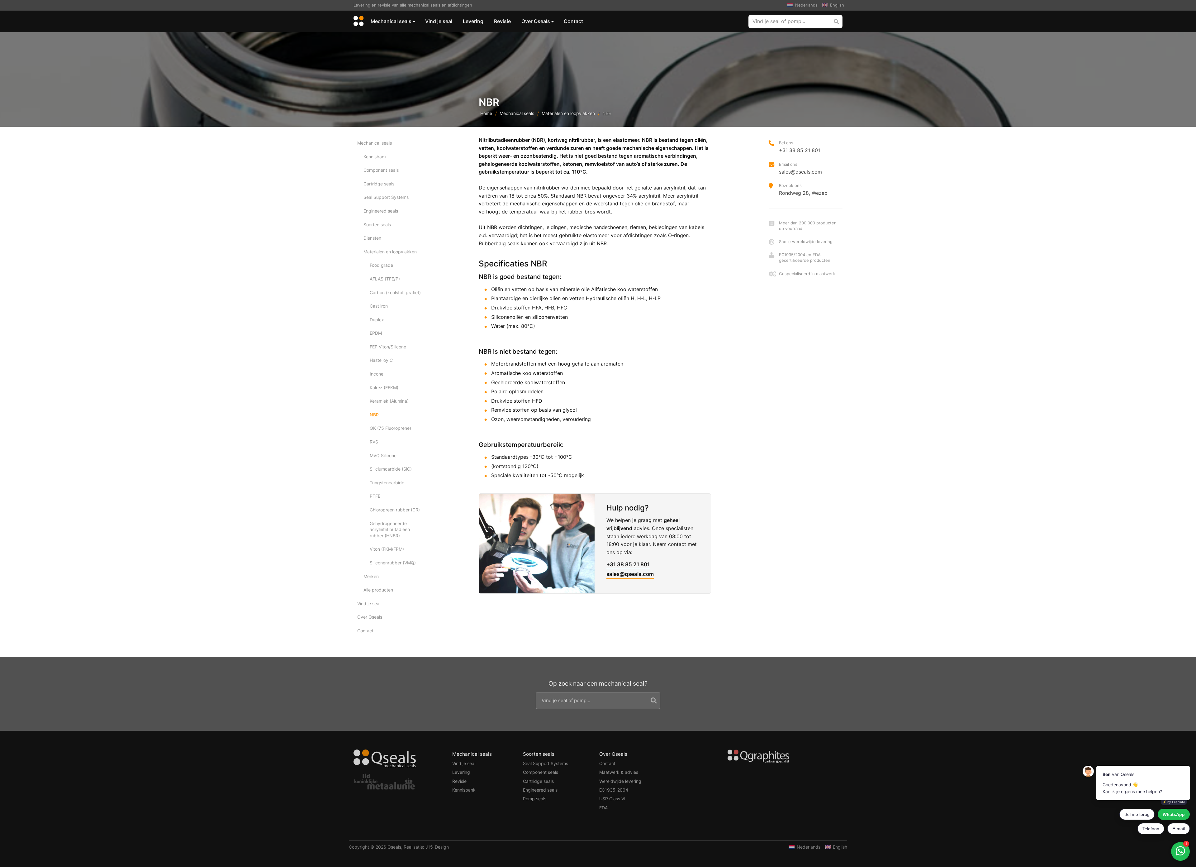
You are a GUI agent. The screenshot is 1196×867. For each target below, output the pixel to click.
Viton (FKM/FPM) (387, 549)
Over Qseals (535, 21)
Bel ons (799, 146)
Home (486, 113)
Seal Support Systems (386, 197)
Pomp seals (534, 798)
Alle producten (378, 589)
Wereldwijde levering (620, 781)
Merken (371, 576)
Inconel (377, 373)
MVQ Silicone (383, 455)
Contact (573, 21)
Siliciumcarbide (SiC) (391, 469)
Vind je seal (438, 21)
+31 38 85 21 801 (628, 564)
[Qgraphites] (758, 757)
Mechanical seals (391, 21)
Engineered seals (380, 210)
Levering (473, 21)
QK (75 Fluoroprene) (390, 428)
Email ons (800, 168)
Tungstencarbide (387, 482)
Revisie (502, 21)
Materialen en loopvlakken (568, 113)
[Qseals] (357, 21)
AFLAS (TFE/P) (385, 278)
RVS (374, 441)
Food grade (381, 265)
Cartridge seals (378, 183)
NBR (374, 414)
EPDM (376, 333)
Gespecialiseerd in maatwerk (807, 273)
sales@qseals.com (630, 574)
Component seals (381, 170)
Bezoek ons (803, 189)
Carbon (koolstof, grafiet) (395, 292)
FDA (603, 807)
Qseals (394, 847)
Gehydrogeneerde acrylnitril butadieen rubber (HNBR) (390, 529)
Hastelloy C (381, 360)
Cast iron (379, 306)
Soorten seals (377, 224)
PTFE (375, 496)
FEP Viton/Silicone (388, 346)
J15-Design (437, 847)
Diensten (372, 238)
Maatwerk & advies (618, 772)
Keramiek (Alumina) (389, 401)
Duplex (377, 319)
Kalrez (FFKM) (384, 387)
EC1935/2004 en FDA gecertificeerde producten (804, 257)
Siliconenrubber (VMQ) (393, 562)
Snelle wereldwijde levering (806, 241)
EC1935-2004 (613, 790)
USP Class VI (612, 798)
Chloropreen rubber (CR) (395, 509)
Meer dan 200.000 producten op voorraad (808, 225)
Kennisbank (375, 156)
